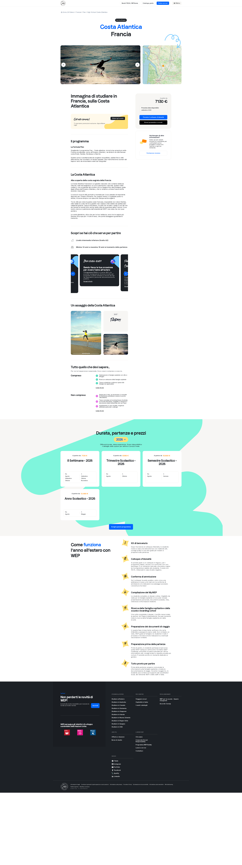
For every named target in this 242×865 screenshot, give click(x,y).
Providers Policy (127, 784)
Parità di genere (75, 786)
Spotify (116, 773)
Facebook (117, 770)
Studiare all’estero (118, 699)
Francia (78, 12)
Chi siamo (139, 737)
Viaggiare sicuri (141, 699)
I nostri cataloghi (141, 705)
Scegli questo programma (121, 527)
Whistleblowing (169, 784)
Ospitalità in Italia (142, 702)
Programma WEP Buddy (144, 745)
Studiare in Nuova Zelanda (121, 717)
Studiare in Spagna (118, 724)
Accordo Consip (165, 703)
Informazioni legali (75, 784)
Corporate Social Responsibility (142, 740)
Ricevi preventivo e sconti (153, 122)
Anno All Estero (68, 12)
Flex (84, 12)
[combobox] (121, 439)
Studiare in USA (117, 727)
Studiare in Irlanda (118, 714)
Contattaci (139, 751)
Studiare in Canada (118, 705)
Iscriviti (95, 705)
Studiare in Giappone (119, 711)
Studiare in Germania (119, 708)
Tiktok (116, 761)
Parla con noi (163, 3)
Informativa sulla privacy (116, 784)
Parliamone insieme (153, 153)
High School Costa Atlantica (97, 12)
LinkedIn (117, 776)
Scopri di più (87, 281)
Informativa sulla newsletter (156, 784)
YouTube (117, 767)
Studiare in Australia (119, 702)
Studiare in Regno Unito (120, 721)
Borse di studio (117, 740)
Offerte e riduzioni (118, 737)
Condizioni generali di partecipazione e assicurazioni (95, 784)
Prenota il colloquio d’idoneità (153, 117)
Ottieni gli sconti (117, 118)
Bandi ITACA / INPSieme (130, 3)
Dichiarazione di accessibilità (140, 784)
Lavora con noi (141, 748)
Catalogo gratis (148, 3)
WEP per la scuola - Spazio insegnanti (169, 699)
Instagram (117, 764)
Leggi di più (100, 387)
